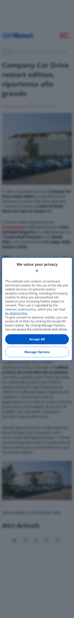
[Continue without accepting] (37, 271)
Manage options (37, 352)
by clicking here (16, 313)
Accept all (37, 339)
